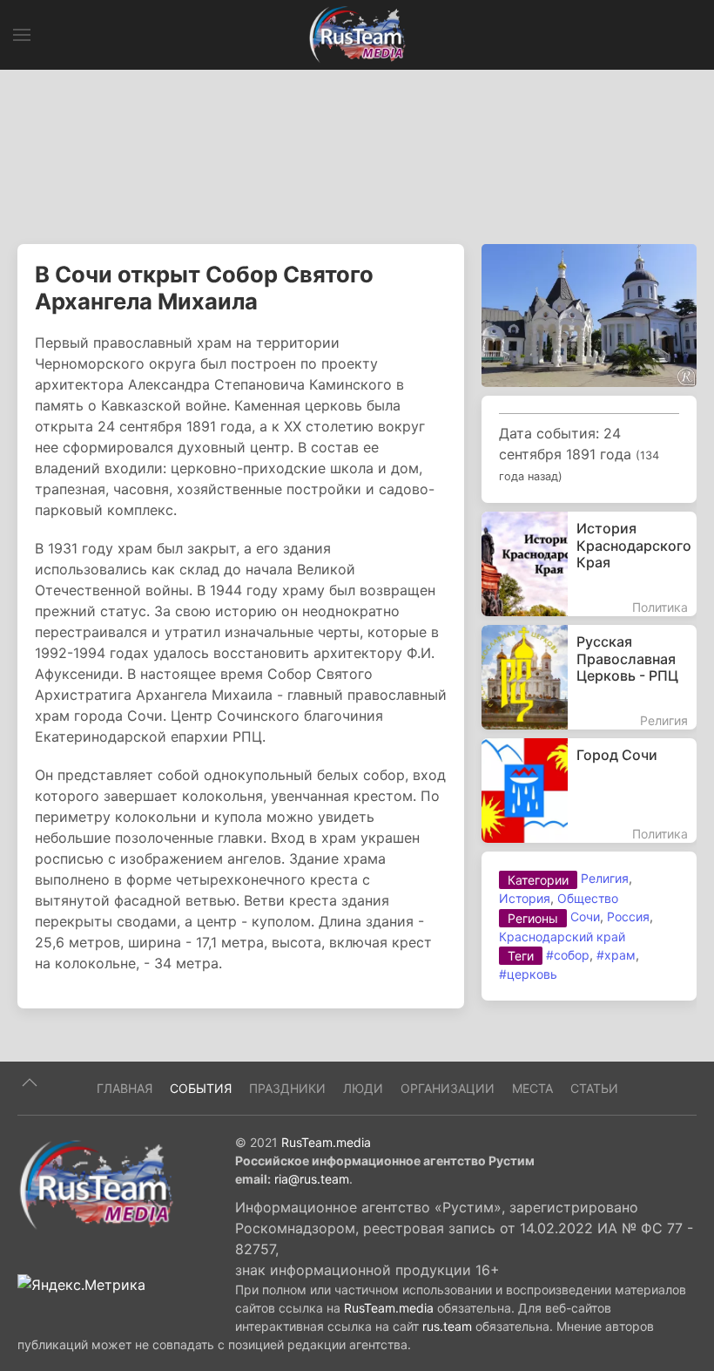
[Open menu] (22, 35)
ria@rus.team (311, 1178)
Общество (587, 898)
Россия (628, 916)
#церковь (528, 974)
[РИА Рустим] (95, 1184)
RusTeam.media (326, 1142)
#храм (616, 954)
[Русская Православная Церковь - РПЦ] (589, 677)
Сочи (585, 916)
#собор (567, 954)
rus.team (447, 1326)
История (524, 898)
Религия (605, 878)
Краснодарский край (562, 936)
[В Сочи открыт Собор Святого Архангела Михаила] (589, 314)
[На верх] (29, 1082)
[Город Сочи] (589, 790)
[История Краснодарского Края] (589, 564)
